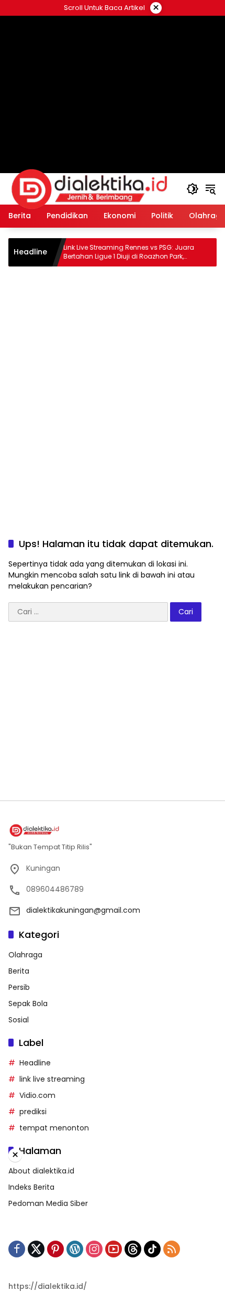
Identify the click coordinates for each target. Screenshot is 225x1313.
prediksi (33, 1111)
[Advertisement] (112, 390)
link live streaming (52, 1079)
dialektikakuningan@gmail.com (83, 910)
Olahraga (25, 954)
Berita (18, 971)
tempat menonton (54, 1128)
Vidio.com (37, 1095)
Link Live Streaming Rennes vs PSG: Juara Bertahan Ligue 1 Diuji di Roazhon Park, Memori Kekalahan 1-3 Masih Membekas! (117, 252)
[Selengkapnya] (112, 830)
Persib (19, 987)
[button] (192, 189)
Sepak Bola (28, 1003)
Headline (35, 1063)
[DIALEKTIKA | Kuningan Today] (89, 188)
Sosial (18, 1020)
